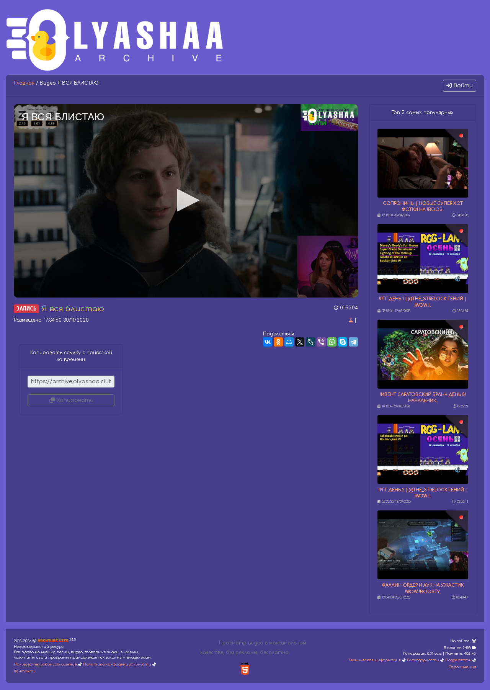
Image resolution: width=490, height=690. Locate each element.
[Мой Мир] (289, 342)
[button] (186, 200)
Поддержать (458, 660)
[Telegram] (353, 342)
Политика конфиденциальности (117, 664)
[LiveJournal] (310, 342)
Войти (462, 85)
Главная (24, 83)
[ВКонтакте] (267, 342)
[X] (299, 342)
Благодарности (423, 660)
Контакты (25, 671)
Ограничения (462, 667)
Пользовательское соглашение (45, 664)
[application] (186, 201)
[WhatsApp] (331, 342)
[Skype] (342, 342)
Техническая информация (374, 660)
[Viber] (321, 342)
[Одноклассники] (278, 342)
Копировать (74, 400)
